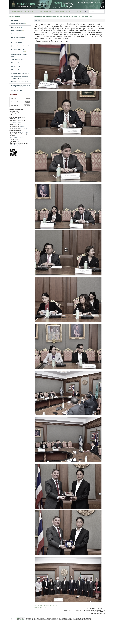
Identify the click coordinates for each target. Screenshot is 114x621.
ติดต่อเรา (87, 3)
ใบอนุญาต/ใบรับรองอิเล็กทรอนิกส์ (20, 73)
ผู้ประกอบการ (32, 11)
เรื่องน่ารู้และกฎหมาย (44, 11)
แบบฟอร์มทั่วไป (16, 66)
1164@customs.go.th (15, 122)
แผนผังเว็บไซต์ (100, 3)
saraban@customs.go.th (16, 137)
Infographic (15, 20)
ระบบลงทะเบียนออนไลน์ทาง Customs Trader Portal (18, 50)
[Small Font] (99, 7)
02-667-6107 (23, 132)
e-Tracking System (17, 42)
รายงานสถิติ (15, 34)
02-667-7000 (23, 128)
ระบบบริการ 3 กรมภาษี (17, 59)
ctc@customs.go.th (15, 145)
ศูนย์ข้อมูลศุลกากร (16, 30)
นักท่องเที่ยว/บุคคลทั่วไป (18, 11)
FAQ (93, 3)
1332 (18, 141)
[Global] (81, 11)
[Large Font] (104, 7)
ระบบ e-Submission (17, 90)
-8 (27, 132)
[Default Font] (101, 7)
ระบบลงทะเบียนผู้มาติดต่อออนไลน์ (20, 46)
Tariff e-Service (16, 27)
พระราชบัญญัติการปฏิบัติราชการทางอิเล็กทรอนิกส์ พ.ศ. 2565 (20, 86)
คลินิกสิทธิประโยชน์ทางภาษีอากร (20, 82)
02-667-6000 (23, 126)
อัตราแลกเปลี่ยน (16, 63)
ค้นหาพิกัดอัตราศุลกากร (18, 24)
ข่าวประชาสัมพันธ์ (58, 11)
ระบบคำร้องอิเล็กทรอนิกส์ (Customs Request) (18, 38)
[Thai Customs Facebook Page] (77, 11)
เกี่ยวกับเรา (69, 11)
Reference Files (16, 70)
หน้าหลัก (81, 3)
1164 (18, 119)
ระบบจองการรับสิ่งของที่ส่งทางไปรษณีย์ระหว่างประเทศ (19, 77)
